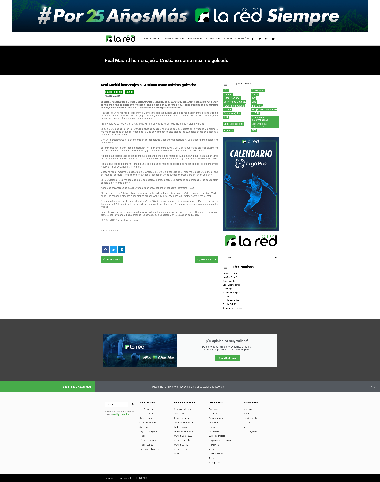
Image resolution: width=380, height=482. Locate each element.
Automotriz (214, 413)
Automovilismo (216, 418)
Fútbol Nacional (113, 91)
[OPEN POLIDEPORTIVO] (219, 38)
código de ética (121, 414)
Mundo (129, 91)
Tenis (211, 458)
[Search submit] (275, 256)
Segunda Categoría (148, 431)
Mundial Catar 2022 (183, 436)
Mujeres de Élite (216, 454)
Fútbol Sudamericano (184, 431)
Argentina (248, 409)
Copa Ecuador (145, 418)
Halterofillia (214, 431)
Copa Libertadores (147, 422)
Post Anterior (114, 259)
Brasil (246, 413)
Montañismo (215, 445)
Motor (211, 449)
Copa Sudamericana (183, 422)
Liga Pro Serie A (146, 409)
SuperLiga (144, 427)
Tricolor (142, 436)
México (247, 427)
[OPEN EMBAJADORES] (201, 38)
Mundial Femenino (182, 440)
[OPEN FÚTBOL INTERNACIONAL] (183, 38)
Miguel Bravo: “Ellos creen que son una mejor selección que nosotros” (188, 386)
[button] (105, 249)
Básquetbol (214, 422)
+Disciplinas (214, 462)
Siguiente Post (204, 259)
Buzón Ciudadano (227, 358)
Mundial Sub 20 (181, 449)
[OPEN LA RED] (231, 38)
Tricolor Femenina (147, 440)
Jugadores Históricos (149, 449)
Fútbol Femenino (182, 427)
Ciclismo (213, 427)
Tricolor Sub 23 (146, 445)
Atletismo (213, 409)
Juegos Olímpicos (217, 436)
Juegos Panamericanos (220, 440)
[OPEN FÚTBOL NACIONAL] (159, 38)
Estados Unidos (251, 418)
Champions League (183, 409)
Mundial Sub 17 (181, 445)
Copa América (180, 413)
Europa (247, 422)
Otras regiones (250, 431)
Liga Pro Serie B (146, 413)
